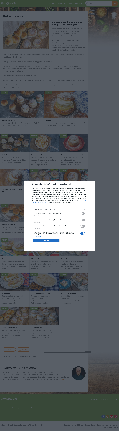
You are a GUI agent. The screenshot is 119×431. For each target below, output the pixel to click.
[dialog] (59, 216)
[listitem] (59, 209)
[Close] (91, 184)
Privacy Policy (70, 247)
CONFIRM (46, 240)
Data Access (59, 247)
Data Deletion (49, 247)
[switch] (82, 213)
